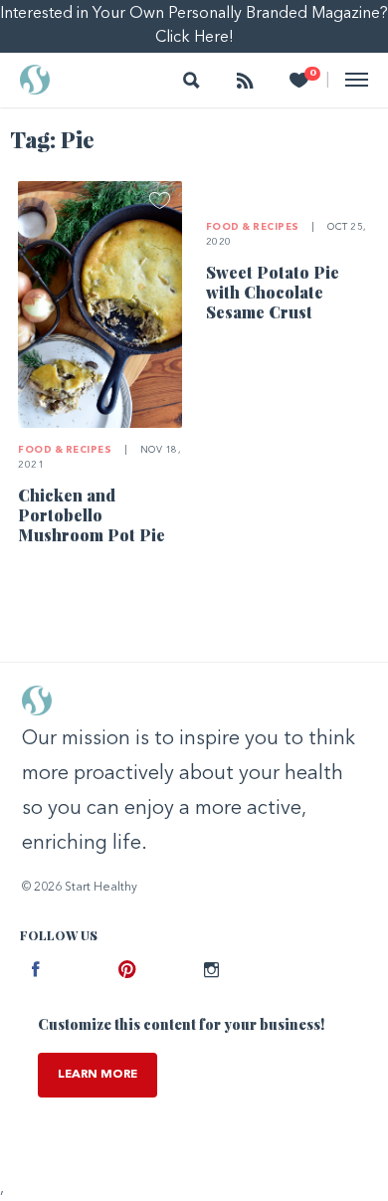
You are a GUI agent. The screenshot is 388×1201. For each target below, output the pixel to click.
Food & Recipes (64, 450)
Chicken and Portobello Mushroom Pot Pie (91, 515)
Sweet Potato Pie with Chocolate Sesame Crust (272, 292)
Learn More (97, 1075)
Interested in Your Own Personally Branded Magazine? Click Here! (194, 26)
